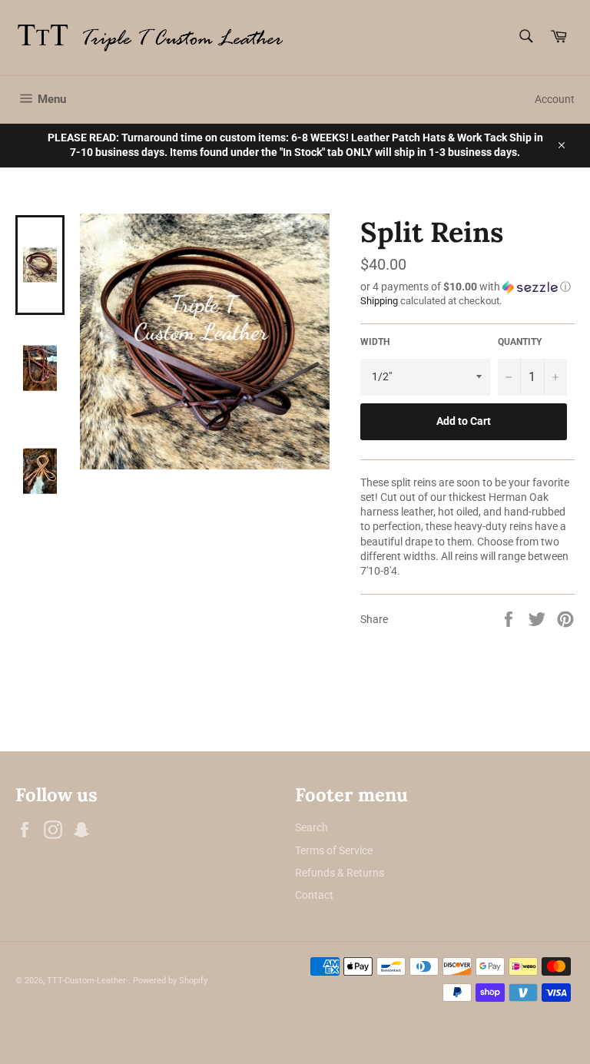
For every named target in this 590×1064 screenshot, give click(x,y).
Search (311, 827)
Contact (314, 895)
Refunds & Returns (339, 873)
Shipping (379, 301)
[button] (467, 287)
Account (555, 99)
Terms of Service (334, 850)
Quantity (520, 341)
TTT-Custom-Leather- (87, 981)
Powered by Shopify (170, 981)
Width (374, 341)
